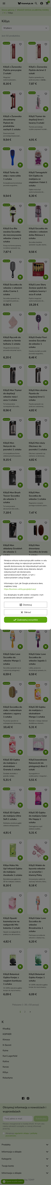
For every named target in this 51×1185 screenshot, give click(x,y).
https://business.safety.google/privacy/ (20, 589)
